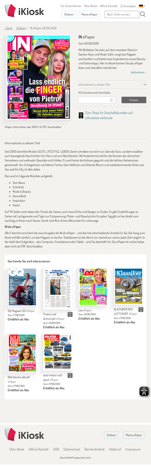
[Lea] (93, 286)
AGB (56, 449)
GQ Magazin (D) (21, 311)
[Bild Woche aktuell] (22, 353)
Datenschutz (72, 449)
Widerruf (115, 449)
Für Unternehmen (71, 6)
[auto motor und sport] (58, 352)
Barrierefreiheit (95, 449)
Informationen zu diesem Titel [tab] (94, 84)
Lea (84, 310)
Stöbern (69, 14)
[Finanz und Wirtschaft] (58, 288)
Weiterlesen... (138, 72)
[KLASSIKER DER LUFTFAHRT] (128, 286)
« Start (8, 28)
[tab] (112, 93)
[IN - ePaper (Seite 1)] (38, 77)
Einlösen (133, 100)
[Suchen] (142, 14)
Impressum (133, 449)
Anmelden (129, 6)
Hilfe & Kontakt (109, 6)
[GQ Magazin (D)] (22, 286)
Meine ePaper (89, 14)
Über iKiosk (90, 6)
